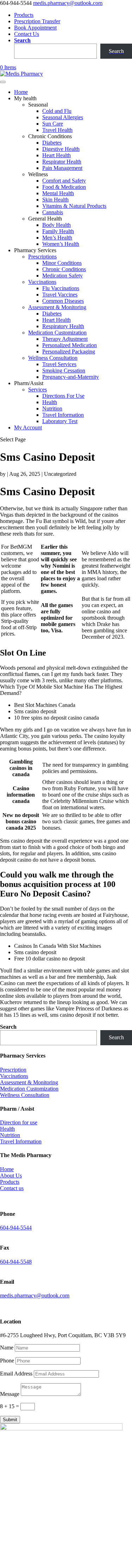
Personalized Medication (69, 345)
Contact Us (26, 34)
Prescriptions (42, 257)
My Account (28, 427)
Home (21, 92)
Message (9, 1394)
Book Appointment (35, 28)
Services (37, 389)
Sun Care (52, 124)
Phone (7, 1361)
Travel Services (59, 364)
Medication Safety (62, 276)
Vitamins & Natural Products (74, 206)
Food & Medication (64, 187)
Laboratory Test (59, 421)
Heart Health (56, 155)
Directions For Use (63, 396)
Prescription (13, 1070)
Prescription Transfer (37, 21)
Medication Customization (57, 333)
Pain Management (62, 168)
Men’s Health (57, 238)
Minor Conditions (62, 263)
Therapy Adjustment (65, 339)
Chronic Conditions (64, 269)
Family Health (58, 231)
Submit (10, 1419)
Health (49, 402)
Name (6, 1348)
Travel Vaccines (59, 295)
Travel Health (57, 130)
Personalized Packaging (68, 352)
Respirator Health (61, 162)
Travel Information (63, 415)
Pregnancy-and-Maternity (70, 377)
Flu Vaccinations (60, 288)
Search (22, 40)
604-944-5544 (16, 1228)
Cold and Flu (56, 111)
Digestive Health (61, 149)
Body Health (56, 225)
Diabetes (52, 143)
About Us (11, 1176)
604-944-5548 (16, 1262)
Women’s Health (60, 244)
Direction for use (18, 1122)
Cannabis (52, 212)
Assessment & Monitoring (57, 307)
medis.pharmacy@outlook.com (34, 1295)
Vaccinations (42, 282)
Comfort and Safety (64, 181)
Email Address (16, 1374)
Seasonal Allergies (62, 117)
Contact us (12, 1188)
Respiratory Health (63, 326)
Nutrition (52, 408)
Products (23, 15)
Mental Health (58, 193)
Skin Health (55, 200)
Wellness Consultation (52, 358)
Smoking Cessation (63, 371)
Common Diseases (63, 301)
